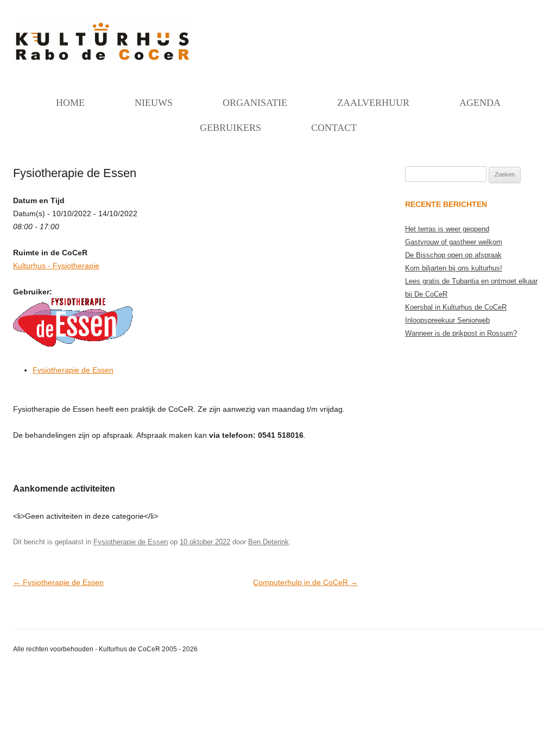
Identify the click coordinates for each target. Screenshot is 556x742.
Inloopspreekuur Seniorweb (447, 320)
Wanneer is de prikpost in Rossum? (461, 333)
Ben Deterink (268, 542)
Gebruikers (230, 127)
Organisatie (255, 102)
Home (70, 102)
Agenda (480, 102)
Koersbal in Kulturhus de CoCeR (456, 307)
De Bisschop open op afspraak (453, 255)
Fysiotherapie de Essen (73, 370)
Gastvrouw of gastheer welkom (453, 242)
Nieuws (154, 102)
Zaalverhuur (373, 102)
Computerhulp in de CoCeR (305, 582)
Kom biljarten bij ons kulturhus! (453, 268)
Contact (334, 127)
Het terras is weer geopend (447, 229)
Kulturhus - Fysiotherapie (56, 265)
